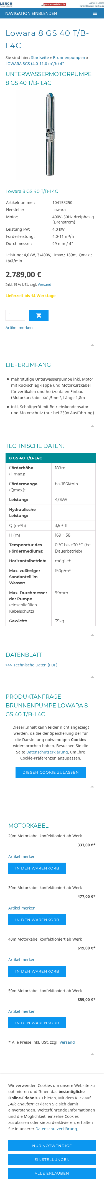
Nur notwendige (52, 1145)
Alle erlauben (52, 1173)
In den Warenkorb (37, 868)
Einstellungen (52, 1159)
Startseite (40, 57)
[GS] (51, 135)
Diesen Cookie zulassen (50, 772)
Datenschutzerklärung (47, 752)
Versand (44, 284)
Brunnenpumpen (69, 57)
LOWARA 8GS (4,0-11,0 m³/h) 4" (35, 63)
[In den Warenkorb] (39, 315)
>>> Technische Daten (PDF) (31, 664)
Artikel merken (19, 327)
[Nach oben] (92, 345)
